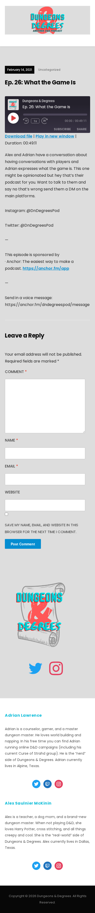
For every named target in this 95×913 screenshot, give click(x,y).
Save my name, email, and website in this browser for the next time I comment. (41, 528)
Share (82, 129)
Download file (18, 136)
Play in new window (55, 136)
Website (12, 492)
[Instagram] (56, 668)
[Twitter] (35, 668)
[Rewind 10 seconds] (26, 121)
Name (11, 440)
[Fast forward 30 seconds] (47, 121)
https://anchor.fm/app (46, 268)
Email (11, 466)
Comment (16, 371)
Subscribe (62, 129)
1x (35, 121)
